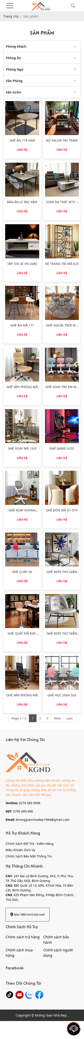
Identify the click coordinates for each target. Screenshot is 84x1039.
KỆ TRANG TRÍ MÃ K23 (62, 264)
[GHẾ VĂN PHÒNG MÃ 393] (22, 350)
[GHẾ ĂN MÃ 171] (22, 288)
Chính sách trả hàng (23, 937)
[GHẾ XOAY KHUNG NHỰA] (22, 473)
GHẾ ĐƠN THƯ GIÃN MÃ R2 (62, 633)
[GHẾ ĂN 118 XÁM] (22, 103)
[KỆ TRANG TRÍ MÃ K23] (62, 226)
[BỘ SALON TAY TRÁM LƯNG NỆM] (62, 103)
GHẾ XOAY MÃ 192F (22, 449)
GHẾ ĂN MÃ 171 (22, 325)
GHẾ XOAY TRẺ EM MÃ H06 (61, 387)
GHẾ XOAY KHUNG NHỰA (22, 510)
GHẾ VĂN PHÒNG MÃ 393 (22, 387)
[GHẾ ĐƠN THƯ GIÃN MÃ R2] (62, 596)
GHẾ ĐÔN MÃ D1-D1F (62, 510)
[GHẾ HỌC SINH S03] (62, 658)
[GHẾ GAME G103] (62, 411)
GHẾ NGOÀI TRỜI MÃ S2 (62, 325)
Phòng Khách (16, 46)
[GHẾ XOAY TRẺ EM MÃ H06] (62, 350)
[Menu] (10, 5)
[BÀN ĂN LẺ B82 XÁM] (22, 165)
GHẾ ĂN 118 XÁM (22, 140)
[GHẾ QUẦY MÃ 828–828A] (22, 596)
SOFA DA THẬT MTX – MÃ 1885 (62, 202)
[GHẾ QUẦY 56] (22, 535)
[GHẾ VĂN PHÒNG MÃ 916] (22, 658)
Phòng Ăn (13, 58)
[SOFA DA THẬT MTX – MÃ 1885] (62, 165)
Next (57, 718)
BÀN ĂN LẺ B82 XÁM (22, 202)
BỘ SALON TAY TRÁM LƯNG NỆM (62, 140)
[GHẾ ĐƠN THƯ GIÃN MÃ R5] (62, 535)
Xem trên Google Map (29, 914)
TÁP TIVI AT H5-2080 (22, 264)
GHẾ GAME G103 (62, 449)
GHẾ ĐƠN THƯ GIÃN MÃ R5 (62, 572)
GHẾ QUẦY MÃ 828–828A (22, 633)
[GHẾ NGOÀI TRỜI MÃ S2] (62, 288)
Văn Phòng (14, 81)
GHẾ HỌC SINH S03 (61, 695)
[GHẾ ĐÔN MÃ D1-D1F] (62, 473)
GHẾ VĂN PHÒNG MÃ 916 (22, 695)
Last (70, 718)
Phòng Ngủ (14, 69)
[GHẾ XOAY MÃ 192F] (22, 411)
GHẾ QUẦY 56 (22, 572)
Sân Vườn (13, 92)
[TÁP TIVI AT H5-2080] (22, 226)
